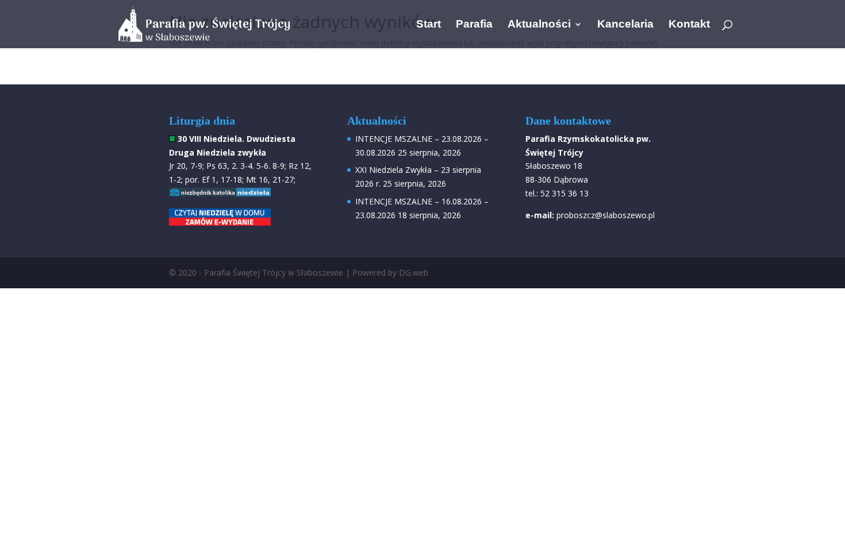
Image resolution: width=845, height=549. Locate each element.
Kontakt (689, 25)
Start (428, 25)
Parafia (474, 25)
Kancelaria (625, 25)
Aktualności (539, 25)
